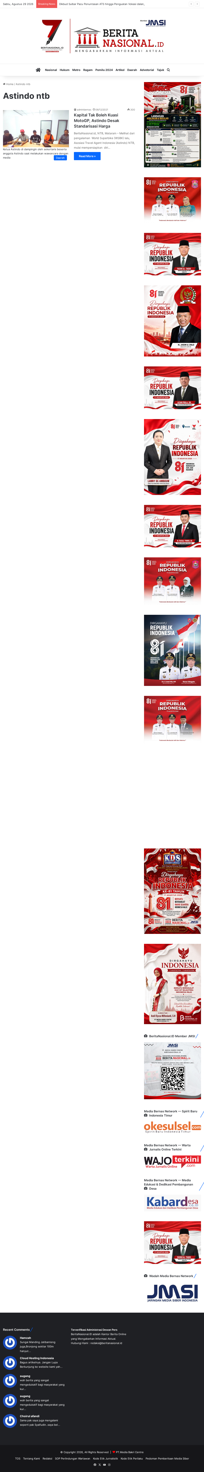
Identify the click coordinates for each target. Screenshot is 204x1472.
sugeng (25, 1376)
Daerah (132, 70)
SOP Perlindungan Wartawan (72, 1458)
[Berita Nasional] (102, 36)
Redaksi (47, 1458)
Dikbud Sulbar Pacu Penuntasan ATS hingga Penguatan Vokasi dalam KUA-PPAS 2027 (112, 4)
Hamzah (25, 1337)
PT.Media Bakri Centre (130, 1452)
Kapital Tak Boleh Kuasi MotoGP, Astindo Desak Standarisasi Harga (96, 121)
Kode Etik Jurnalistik (105, 1458)
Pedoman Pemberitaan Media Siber (167, 1458)
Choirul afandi (29, 1416)
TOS (17, 1458)
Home (9, 84)
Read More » (87, 156)
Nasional (51, 70)
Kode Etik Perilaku (132, 1458)
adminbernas (84, 109)
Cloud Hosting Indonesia (37, 1358)
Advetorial (147, 70)
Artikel (120, 70)
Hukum (65, 70)
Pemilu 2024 (104, 70)
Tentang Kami (31, 1458)
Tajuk (160, 70)
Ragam (88, 70)
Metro (76, 70)
